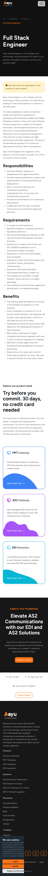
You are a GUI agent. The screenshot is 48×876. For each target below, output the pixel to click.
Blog (5, 811)
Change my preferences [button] (15, 871)
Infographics (9, 820)
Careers (25, 19)
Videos (6, 824)
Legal (41, 862)
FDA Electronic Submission (15, 779)
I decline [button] (15, 866)
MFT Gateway (9, 760)
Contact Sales (24, 695)
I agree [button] (15, 861)
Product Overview (11, 756)
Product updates (10, 807)
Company (13, 19)
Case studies (9, 815)
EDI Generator (9, 768)
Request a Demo (24, 660)
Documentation (10, 803)
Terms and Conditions (27, 862)
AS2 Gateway (9, 764)
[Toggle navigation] (41, 3)
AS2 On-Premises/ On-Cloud (16, 788)
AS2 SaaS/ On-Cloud (12, 783)
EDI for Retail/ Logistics (14, 792)
